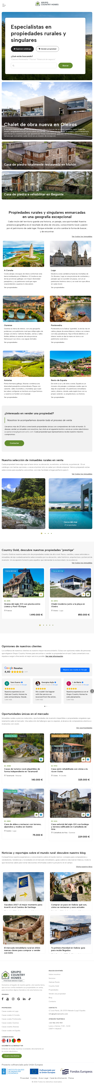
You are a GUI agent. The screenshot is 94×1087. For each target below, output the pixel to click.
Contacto (52, 1001)
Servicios (52, 978)
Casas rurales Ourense (10, 1023)
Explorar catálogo (23, 49)
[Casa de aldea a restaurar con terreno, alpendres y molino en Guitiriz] (23, 803)
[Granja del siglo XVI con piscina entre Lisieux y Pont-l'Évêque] (23, 582)
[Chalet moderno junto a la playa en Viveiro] (70, 582)
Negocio (22, 736)
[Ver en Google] (7, 683)
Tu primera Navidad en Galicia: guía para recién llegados (68, 949)
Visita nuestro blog (84, 867)
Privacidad (24, 1078)
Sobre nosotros (54, 974)
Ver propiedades (10, 287)
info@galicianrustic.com (58, 1014)
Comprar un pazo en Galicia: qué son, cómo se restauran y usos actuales (69, 905)
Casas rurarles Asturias (10, 1027)
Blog (50, 998)
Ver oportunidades (84, 728)
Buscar (66, 66)
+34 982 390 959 (56, 1023)
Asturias (18, 776)
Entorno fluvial (11, 736)
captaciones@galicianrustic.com (19, 432)
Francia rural (24, 571)
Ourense (72, 833)
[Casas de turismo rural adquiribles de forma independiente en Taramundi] (23, 747)
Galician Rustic (54, 982)
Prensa (71, 1078)
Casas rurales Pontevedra (11, 1019)
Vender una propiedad (57, 994)
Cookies (33, 1078)
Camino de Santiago (60, 736)
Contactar (14, 443)
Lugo (61, 611)
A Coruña (62, 776)
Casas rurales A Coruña (10, 1015)
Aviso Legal (43, 1078)
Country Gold (54, 986)
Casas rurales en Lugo (10, 1011)
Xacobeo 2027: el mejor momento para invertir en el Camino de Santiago (23, 905)
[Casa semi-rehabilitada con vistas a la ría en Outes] (70, 747)
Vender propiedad (48, 49)
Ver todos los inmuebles (82, 236)
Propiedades (53, 990)
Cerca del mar (11, 571)
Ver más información (54, 656)
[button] (2, 691)
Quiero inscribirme (11, 1056)
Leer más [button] (8, 699)
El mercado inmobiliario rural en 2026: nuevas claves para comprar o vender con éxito (22, 950)
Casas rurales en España (11, 1031)
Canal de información (58, 1078)
